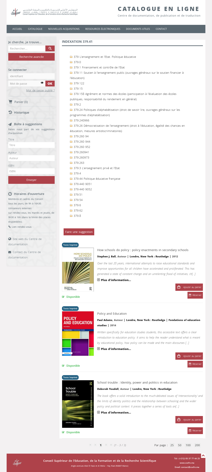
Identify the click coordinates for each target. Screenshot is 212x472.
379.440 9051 (82, 184)
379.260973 (81, 157)
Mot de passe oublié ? (40, 90)
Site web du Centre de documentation (25, 241)
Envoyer (31, 180)
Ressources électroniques (102, 29)
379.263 (78, 162)
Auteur (12, 152)
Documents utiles (138, 29)
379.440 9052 (82, 189)
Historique (21, 112)
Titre (11, 139)
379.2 (77, 104)
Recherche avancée (31, 56)
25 (172, 445)
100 (188, 445)
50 (179, 445)
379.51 (78, 194)
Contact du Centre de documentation (24, 254)
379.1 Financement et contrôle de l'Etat (99, 67)
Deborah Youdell (108, 389)
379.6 (77, 205)
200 (197, 445)
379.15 (78, 88)
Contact (161, 29)
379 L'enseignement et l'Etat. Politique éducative (104, 56)
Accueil (17, 29)
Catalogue (35, 29)
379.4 (77, 173)
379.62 (78, 210)
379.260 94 (81, 136)
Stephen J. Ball (106, 256)
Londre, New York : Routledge (149, 256)
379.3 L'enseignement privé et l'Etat (96, 168)
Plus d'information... (116, 280)
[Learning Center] (47, 12)
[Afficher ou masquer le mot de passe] (42, 82)
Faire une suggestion (79, 232)
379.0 (77, 62)
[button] (178, 287)
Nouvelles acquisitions (64, 29)
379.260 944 (81, 141)
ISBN (11, 165)
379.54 (78, 200)
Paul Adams (104, 320)
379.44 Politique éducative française (96, 178)
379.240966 (81, 120)
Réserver (197, 295)
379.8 (77, 215)
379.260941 (81, 152)
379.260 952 (81, 147)
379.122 (78, 83)
